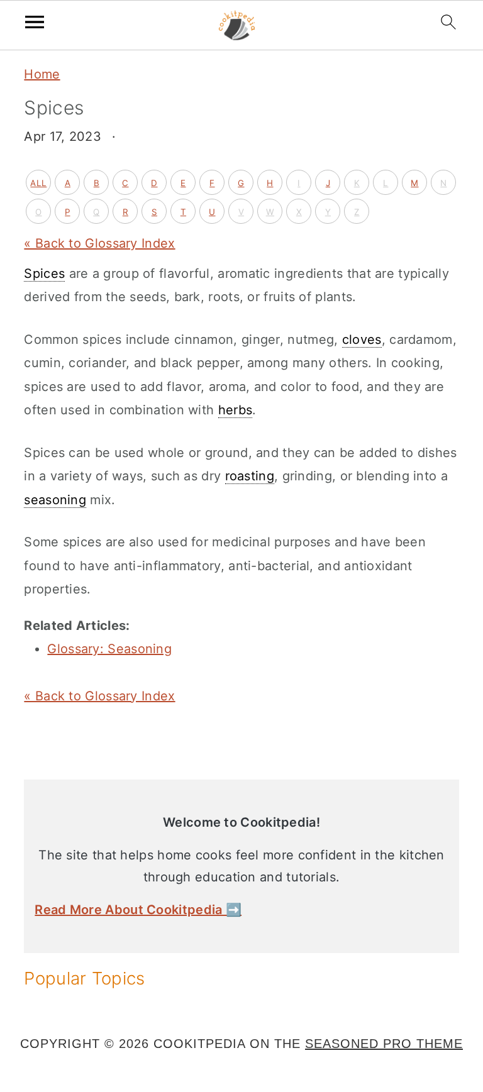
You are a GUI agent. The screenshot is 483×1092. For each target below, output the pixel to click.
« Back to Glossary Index (99, 243)
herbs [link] (235, 409)
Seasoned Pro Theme (384, 1044)
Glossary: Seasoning (109, 648)
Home (42, 74)
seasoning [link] (55, 499)
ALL (38, 183)
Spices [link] (44, 273)
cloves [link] (362, 339)
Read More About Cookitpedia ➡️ (138, 909)
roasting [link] (249, 475)
